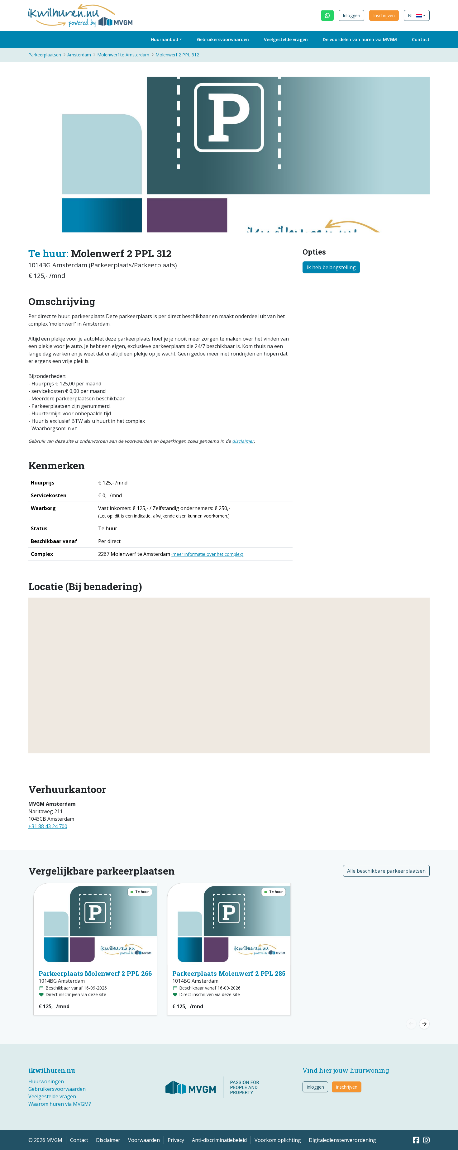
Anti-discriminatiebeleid (219, 1140)
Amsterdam (79, 55)
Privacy (176, 1140)
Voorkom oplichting (278, 1140)
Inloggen (351, 15)
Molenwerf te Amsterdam (123, 55)
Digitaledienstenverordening (342, 1140)
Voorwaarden (144, 1140)
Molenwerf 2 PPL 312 (177, 55)
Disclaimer (108, 1140)
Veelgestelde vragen (286, 39)
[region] (229, 675)
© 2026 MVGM (45, 1140)
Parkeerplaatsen (44, 55)
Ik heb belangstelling (331, 267)
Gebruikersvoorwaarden (223, 39)
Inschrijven (384, 15)
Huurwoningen (46, 1081)
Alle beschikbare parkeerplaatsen (386, 870)
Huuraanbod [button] (164, 39)
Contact (421, 39)
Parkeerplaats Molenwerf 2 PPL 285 (228, 973)
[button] (417, 15)
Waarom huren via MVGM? (59, 1103)
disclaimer (243, 441)
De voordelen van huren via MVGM (360, 39)
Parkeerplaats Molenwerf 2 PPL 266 (95, 973)
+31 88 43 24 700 (47, 826)
